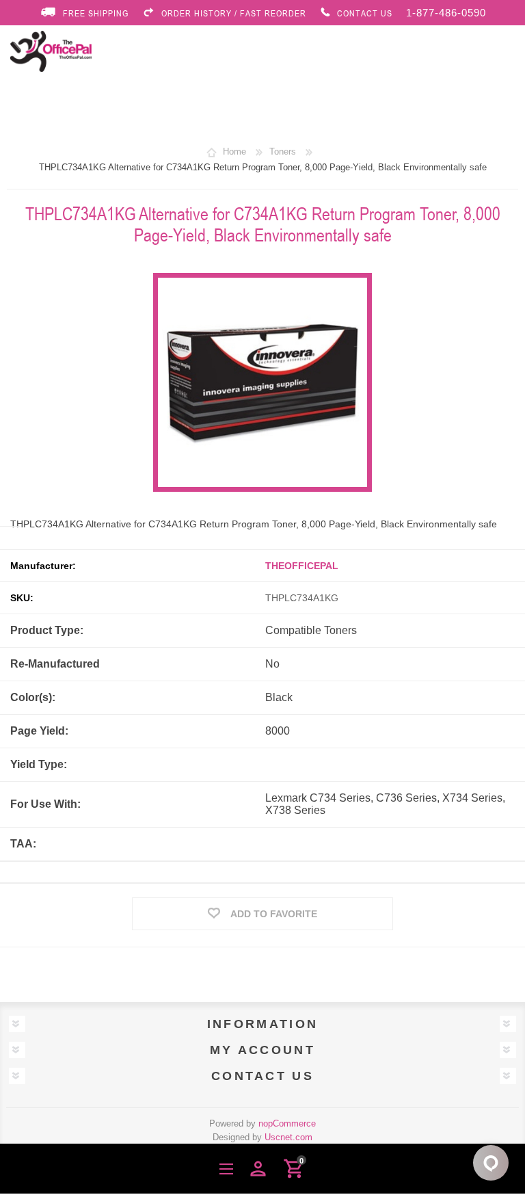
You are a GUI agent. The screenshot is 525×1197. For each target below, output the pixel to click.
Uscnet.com (288, 1137)
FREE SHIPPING (96, 13)
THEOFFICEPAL (301, 565)
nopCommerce (287, 1123)
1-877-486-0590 (446, 12)
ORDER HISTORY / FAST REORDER (233, 13)
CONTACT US (364, 13)
